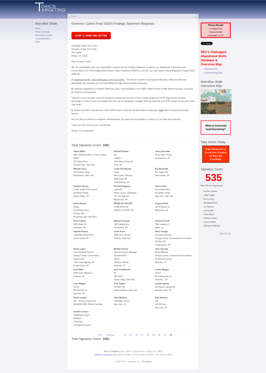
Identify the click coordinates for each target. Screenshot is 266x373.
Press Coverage (42, 32)
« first (99, 335)
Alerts (37, 42)
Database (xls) (211, 69)
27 (142, 335)
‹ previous (110, 335)
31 (165, 335)
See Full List (225, 233)
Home (37, 28)
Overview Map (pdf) (213, 73)
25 (130, 335)
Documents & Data (43, 35)
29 (153, 335)
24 (125, 335)
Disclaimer (147, 361)
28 (148, 335)
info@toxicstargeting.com (105, 355)
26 (136, 335)
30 (159, 335)
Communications (42, 38)
